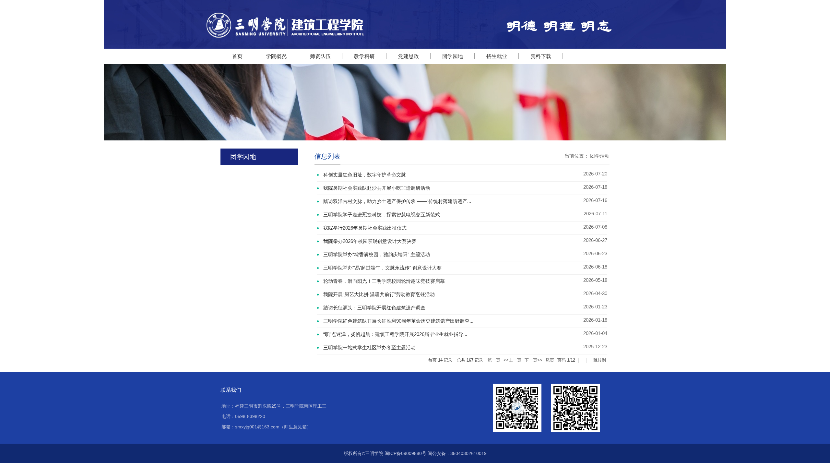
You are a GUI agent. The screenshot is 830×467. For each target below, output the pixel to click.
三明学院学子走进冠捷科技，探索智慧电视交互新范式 (381, 214)
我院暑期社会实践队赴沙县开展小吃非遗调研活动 (376, 188)
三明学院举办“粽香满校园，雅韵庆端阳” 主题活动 (376, 254)
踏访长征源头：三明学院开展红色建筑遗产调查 (374, 307)
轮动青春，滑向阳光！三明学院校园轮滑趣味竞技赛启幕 (384, 281)
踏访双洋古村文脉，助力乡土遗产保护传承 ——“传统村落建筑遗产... (397, 201)
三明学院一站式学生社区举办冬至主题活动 (369, 347)
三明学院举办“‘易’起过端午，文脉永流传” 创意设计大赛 (382, 267)
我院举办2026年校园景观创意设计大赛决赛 (369, 241)
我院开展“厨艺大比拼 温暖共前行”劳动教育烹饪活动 (379, 294)
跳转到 (600, 360)
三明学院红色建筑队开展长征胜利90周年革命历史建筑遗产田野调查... (398, 321)
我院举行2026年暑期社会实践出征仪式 (365, 228)
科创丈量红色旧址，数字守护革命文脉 (364, 174)
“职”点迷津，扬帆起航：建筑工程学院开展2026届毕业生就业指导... (395, 334)
